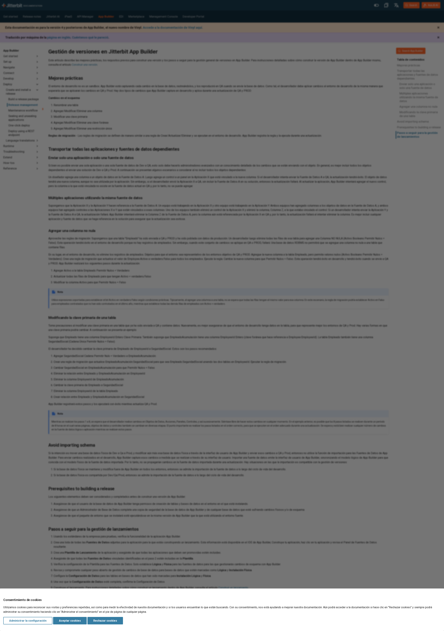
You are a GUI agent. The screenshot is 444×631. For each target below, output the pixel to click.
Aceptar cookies (70, 620)
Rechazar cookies (105, 620)
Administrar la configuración (27, 620)
